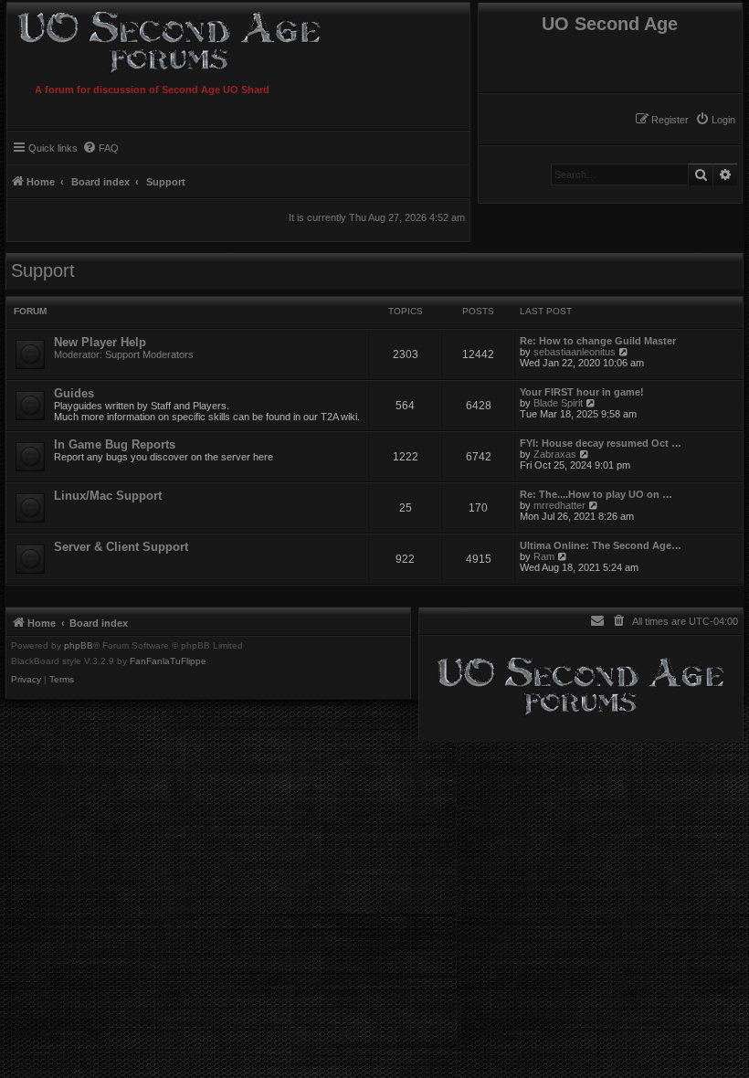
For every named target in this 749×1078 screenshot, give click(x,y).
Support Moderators (149, 354)
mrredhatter (559, 505)
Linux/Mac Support (108, 495)
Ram (543, 556)
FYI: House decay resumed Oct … (600, 443)
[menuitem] (715, 120)
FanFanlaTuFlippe (168, 661)
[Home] (203, 39)
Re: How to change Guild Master (598, 340)
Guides (74, 393)
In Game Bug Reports (114, 444)
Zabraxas (554, 454)
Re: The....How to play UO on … (596, 494)
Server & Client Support (121, 547)
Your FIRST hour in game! (582, 391)
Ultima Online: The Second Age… (600, 545)
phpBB (78, 645)
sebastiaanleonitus (574, 351)
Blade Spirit (558, 402)
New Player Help (100, 342)
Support (43, 270)
